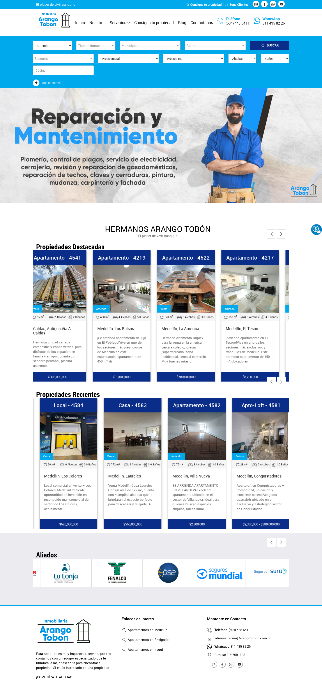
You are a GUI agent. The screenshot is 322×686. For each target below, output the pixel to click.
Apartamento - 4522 (193, 257)
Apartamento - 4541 (65, 257)
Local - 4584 (65, 405)
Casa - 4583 (129, 405)
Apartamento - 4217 (257, 257)
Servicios (118, 22)
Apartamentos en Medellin (147, 630)
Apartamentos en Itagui (145, 649)
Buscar (273, 45)
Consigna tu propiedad (206, 4)
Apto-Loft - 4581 (257, 405)
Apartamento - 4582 (193, 405)
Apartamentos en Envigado (148, 639)
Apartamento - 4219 (129, 257)
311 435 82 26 (273, 23)
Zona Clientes (239, 4)
